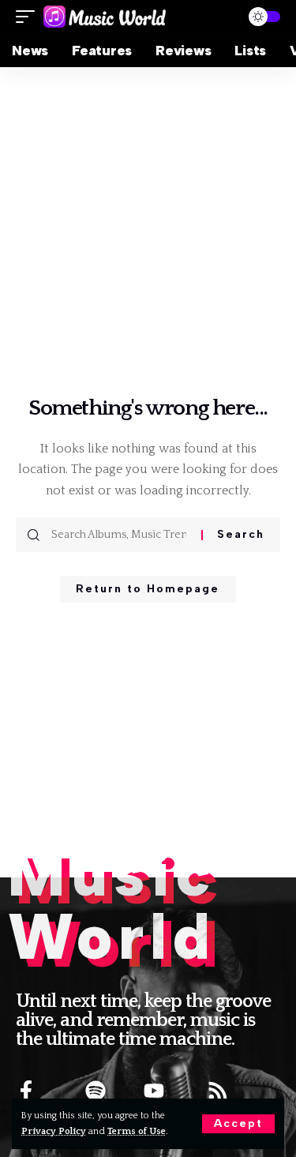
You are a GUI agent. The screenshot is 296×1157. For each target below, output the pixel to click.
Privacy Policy (53, 1131)
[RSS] (218, 1090)
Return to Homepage (147, 588)
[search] (221, 17)
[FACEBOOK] (26, 1090)
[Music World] (105, 16)
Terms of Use (136, 1131)
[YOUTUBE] (154, 1090)
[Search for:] (120, 534)
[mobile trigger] (29, 16)
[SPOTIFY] (95, 1090)
